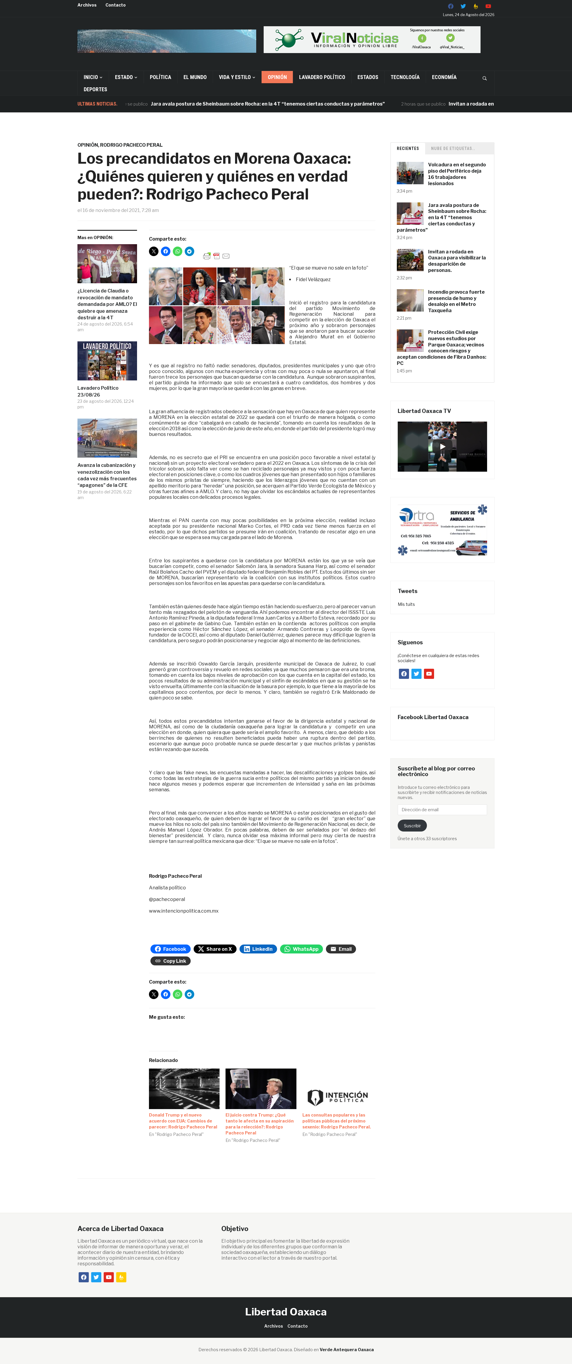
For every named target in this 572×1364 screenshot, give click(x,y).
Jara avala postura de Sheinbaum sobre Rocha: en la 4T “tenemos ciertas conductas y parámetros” (233, 104)
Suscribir (412, 825)
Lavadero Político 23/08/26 (98, 391)
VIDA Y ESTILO (235, 77)
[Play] (442, 446)
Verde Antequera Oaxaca (347, 1349)
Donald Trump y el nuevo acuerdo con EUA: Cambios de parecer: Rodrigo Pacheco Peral (183, 1120)
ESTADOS (368, 77)
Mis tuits (406, 604)
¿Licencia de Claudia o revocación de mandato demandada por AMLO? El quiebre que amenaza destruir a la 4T (107, 304)
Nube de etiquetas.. (453, 148)
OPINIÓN (277, 77)
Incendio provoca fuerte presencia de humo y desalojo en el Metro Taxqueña (456, 301)
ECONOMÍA (444, 77)
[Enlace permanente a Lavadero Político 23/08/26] (107, 363)
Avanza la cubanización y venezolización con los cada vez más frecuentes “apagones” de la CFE (107, 475)
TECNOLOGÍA (405, 77)
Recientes (408, 148)
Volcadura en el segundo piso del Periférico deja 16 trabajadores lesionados (457, 174)
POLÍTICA (160, 77)
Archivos (87, 4)
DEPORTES (95, 89)
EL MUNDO (195, 77)
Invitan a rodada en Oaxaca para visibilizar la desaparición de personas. (457, 261)
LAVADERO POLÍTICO (322, 77)
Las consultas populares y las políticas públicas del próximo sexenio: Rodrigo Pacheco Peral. (336, 1120)
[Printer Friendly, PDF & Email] (216, 255)
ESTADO (124, 77)
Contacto (115, 4)
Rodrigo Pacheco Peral (131, 145)
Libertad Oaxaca (286, 1312)
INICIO (91, 77)
